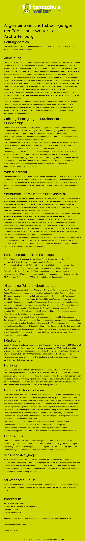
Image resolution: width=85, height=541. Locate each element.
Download (31, 49)
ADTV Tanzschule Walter (39, 539)
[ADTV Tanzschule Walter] (41, 8)
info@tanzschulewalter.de (39, 518)
